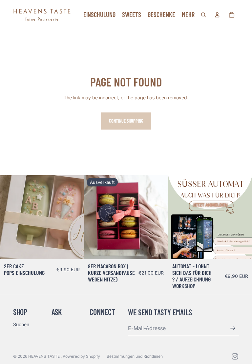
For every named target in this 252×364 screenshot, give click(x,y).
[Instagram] (235, 356)
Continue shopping (126, 121)
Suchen (21, 324)
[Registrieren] (233, 328)
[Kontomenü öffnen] (217, 15)
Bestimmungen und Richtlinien (135, 356)
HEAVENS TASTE (44, 356)
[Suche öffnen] (203, 15)
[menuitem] (188, 15)
